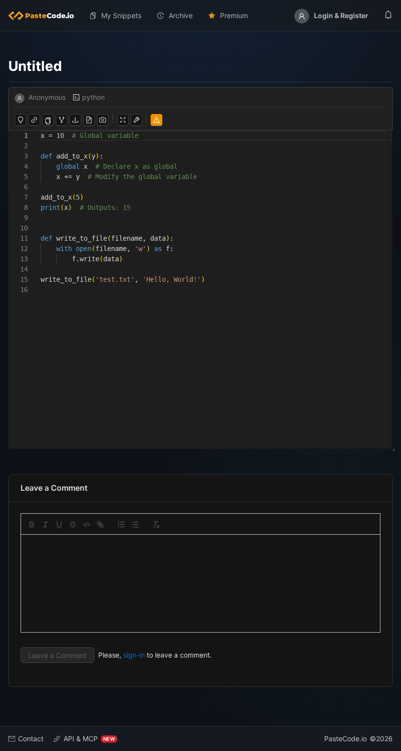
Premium (234, 15)
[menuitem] (45, 15)
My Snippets (121, 15)
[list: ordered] (121, 524)
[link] (100, 524)
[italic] (45, 524)
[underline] (59, 524)
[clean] (156, 524)
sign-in (134, 655)
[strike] (73, 524)
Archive (181, 15)
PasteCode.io (345, 738)
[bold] (32, 524)
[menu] (200, 15)
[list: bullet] (135, 524)
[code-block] (86, 524)
